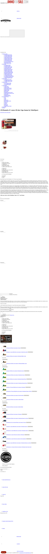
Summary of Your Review (13, 294)
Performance (2, 262)
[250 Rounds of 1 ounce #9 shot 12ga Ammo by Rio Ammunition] (4, 438)
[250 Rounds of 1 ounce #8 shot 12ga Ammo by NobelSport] (9, 131)
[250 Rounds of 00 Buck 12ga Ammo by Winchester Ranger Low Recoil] (4, 418)
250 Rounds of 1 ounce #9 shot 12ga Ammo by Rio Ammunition (16, 438)
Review (3, 296)
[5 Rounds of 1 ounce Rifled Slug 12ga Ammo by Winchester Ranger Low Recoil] (4, 442)
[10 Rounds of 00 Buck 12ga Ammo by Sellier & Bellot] (4, 406)
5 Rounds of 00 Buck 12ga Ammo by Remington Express (15, 370)
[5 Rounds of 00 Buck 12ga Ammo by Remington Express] (4, 370)
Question (4, 314)
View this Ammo (5, 359)
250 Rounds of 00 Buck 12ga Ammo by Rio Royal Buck (15, 395)
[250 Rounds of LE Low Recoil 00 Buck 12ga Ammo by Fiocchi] (4, 422)
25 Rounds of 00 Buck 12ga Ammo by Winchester (14, 414)
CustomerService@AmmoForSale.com (25, 552)
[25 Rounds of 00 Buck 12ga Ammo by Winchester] (4, 414)
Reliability (1, 231)
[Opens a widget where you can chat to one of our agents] (3, 552)
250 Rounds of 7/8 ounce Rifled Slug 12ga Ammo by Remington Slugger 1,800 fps (19, 391)
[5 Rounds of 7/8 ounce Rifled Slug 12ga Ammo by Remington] (4, 387)
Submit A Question (3, 299)
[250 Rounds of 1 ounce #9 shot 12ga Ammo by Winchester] (4, 434)
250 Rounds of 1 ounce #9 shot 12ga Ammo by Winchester (15, 434)
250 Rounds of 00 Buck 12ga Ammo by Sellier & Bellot (14, 399)
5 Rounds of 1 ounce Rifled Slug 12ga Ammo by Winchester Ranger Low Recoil (18, 442)
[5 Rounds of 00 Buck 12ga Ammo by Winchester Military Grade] (4, 356)
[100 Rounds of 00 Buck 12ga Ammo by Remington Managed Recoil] (4, 383)
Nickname (11, 293)
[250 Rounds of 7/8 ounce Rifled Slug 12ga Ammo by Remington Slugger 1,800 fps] (4, 391)
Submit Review (3, 297)
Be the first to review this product (5, 112)
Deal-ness (1, 200)
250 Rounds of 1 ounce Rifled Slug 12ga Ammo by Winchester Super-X (17, 430)
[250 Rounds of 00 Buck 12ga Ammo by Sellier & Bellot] (4, 399)
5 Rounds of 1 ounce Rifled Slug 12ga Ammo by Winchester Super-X (16, 426)
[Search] (17, 33)
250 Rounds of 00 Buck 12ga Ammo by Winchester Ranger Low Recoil (17, 418)
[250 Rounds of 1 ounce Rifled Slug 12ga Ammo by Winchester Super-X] (4, 430)
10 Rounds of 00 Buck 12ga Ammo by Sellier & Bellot (14, 406)
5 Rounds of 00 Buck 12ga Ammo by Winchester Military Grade (16, 356)
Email (10, 310)
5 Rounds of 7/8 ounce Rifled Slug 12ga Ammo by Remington (15, 387)
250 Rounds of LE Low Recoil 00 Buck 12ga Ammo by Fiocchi (16, 422)
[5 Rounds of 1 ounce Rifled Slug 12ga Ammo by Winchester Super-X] (4, 426)
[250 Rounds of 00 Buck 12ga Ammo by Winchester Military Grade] (4, 363)
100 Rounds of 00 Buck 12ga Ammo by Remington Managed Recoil (16, 383)
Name (10, 308)
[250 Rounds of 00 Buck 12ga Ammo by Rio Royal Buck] (4, 395)
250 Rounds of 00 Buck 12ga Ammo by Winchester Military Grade (16, 363)
